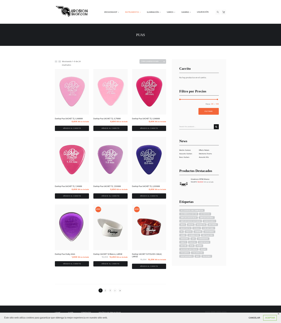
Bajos (190, 225)
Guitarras (209, 232)
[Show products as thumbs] (56, 62)
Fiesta (188, 232)
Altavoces (205, 214)
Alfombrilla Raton (189, 214)
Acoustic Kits (204, 157)
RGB (191, 246)
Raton (183, 246)
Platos (193, 242)
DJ (182, 232)
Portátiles (204, 242)
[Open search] (217, 12)
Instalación (207, 235)
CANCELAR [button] (254, 318)
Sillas (203, 249)
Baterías (212, 225)
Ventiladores (186, 256)
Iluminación (194, 235)
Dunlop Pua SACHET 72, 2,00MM (146, 186)
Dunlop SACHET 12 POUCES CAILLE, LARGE (147, 255)
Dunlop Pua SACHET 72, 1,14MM (68, 186)
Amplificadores (206, 218)
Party (183, 242)
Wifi (197, 256)
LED (193, 239)
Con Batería (208, 228)
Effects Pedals (204, 150)
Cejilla (196, 228)
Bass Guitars (184, 157)
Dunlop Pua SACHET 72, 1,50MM (107, 186)
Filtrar (209, 111)
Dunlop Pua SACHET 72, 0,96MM (146, 118)
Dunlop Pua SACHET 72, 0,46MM (69, 118)
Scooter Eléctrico (189, 249)
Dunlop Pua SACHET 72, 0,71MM (107, 118)
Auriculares (209, 221)
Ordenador (203, 239)
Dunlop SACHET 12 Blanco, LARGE (107, 254)
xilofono (207, 256)
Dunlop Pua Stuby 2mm (65, 254)
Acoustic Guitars (185, 153)
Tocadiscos (197, 253)
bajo (183, 225)
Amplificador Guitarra (191, 221)
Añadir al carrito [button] (72, 128)
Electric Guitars (185, 150)
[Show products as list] (59, 62)
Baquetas (201, 225)
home (183, 235)
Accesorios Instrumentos (192, 210)
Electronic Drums (205, 153)
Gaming (198, 232)
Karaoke (184, 239)
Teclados (185, 253)
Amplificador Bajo (188, 218)
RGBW (199, 246)
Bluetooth (185, 228)
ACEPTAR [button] (270, 318)
